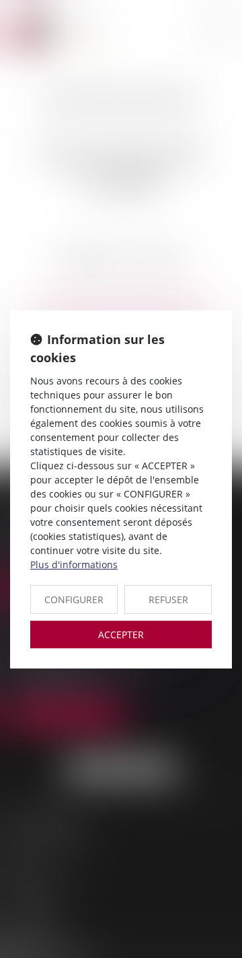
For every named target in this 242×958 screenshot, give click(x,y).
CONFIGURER (74, 599)
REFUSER (168, 599)
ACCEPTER (121, 634)
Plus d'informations (74, 564)
